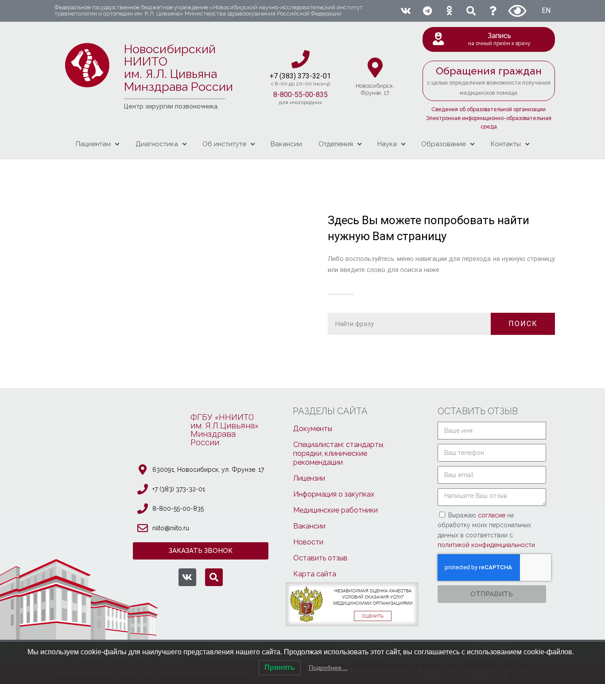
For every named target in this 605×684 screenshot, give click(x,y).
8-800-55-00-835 (300, 94)
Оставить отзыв (320, 558)
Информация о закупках (333, 494)
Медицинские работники (335, 510)
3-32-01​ (318, 76)
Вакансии (286, 144)
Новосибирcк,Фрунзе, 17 (375, 89)
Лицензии (309, 478)
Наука (387, 144)
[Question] (493, 10)
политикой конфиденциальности (486, 544)
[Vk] (405, 10)
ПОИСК (523, 323)
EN (546, 10)
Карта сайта (314, 574)
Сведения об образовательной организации (488, 109)
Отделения (335, 144)
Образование (443, 144)
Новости (308, 542)
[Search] (471, 10)
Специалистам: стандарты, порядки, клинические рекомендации (338, 453)
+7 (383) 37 (288, 76)
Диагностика (157, 144)
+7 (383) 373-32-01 (178, 489)
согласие (492, 515)
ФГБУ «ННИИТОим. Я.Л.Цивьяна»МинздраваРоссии (224, 429)
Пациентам (93, 144)
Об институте (224, 144)
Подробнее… (328, 667)
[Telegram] (427, 10)
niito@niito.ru (170, 528)
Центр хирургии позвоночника (170, 106)
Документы (312, 428)
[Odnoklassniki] (449, 10)
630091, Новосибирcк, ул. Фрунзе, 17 (208, 469)
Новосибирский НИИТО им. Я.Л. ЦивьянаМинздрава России (178, 67)
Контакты (506, 144)
